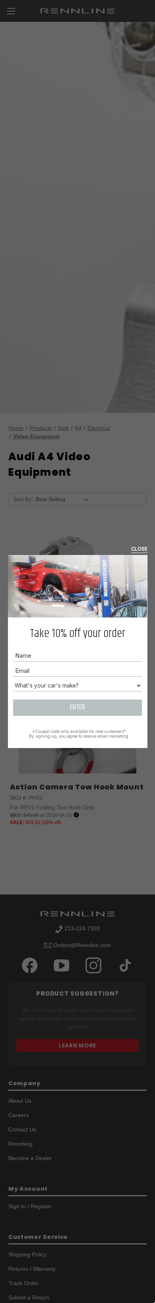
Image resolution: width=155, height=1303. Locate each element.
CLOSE (139, 549)
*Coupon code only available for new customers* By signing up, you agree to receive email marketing (78, 733)
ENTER (77, 707)
